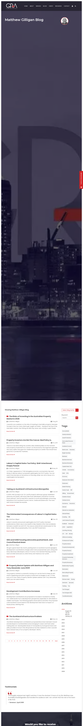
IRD (69, 517)
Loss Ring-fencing (67, 530)
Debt (63, 473)
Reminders (65, 569)
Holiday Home (66, 500)
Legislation (69, 527)
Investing (64, 517)
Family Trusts (65, 490)
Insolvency (65, 503)
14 (43, 641)
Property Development (68, 547)
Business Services (67, 459)
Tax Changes (65, 589)
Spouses (71, 582)
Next (56, 641)
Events (51, 6)
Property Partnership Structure (67, 558)
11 (34, 641)
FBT (71, 490)
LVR (66, 533)
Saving (73, 579)
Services (38, 6)
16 (49, 641)
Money (71, 533)
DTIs (67, 473)
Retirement (65, 576)
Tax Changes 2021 (67, 592)
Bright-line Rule (66, 453)
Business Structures (67, 463)
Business (64, 456)
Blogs (45, 6)
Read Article (10, 431)
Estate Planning (66, 486)
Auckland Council (66, 446)
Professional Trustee (67, 540)
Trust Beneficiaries (67, 596)
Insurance (72, 503)
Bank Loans (65, 449)
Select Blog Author (68, 410)
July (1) (67, 613)
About (32, 6)
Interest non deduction (68, 510)
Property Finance (66, 550)
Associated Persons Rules (67, 442)
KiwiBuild (64, 523)
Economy (64, 476)
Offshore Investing (67, 537)
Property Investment (67, 554)
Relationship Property (68, 565)
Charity (64, 469)
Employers (65, 483)
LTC (63, 533)
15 (46, 641)
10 (31, 641)
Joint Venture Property (68, 520)
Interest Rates (66, 513)
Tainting (64, 586)
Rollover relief (66, 579)
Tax (69, 586)
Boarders (72, 449)
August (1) (68, 611)
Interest (64, 507)
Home (26, 6)
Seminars (64, 582)
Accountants (65, 431)
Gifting (64, 493)
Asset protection (66, 434)
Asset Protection (66, 437)
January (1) (68, 616)
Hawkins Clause (66, 496)
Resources (58, 6)
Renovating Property (67, 572)
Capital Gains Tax (66, 466)
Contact (67, 6)
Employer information (68, 480)
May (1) (67, 614)
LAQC (63, 527)
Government (70, 493)
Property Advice (66, 543)
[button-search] (77, 417)
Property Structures (67, 562)
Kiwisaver (70, 523)
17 (52, 641)
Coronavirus (71, 469)
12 (37, 641)
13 (40, 641)
